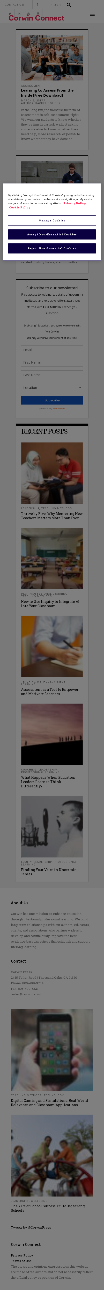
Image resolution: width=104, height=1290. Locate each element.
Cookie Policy (19, 207)
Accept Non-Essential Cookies (52, 234)
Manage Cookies (52, 220)
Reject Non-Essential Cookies (52, 248)
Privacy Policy (74, 203)
